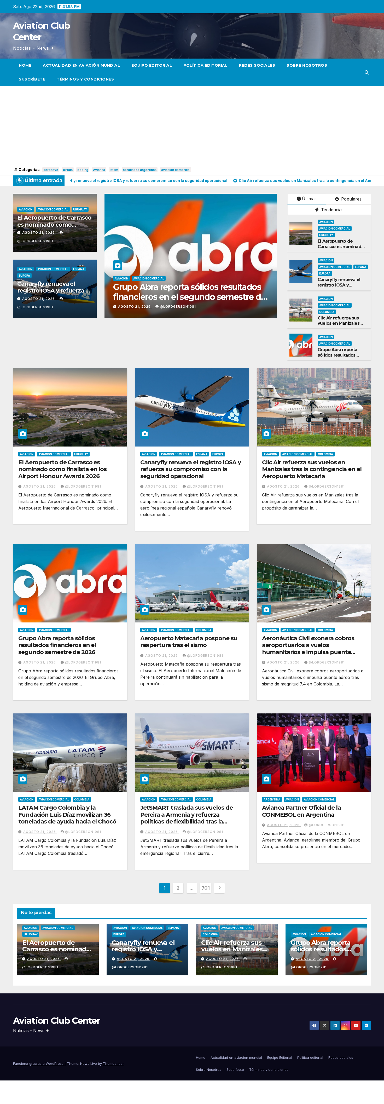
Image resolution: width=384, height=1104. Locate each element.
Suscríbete (32, 79)
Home (25, 65)
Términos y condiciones (85, 79)
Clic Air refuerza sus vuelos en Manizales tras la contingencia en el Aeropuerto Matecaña (311, 469)
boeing (82, 170)
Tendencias (332, 209)
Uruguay (80, 209)
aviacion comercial (175, 170)
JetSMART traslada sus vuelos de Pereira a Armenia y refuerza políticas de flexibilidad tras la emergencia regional (186, 818)
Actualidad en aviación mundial (81, 65)
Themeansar (113, 1063)
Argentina (272, 799)
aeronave (50, 170)
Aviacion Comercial (52, 209)
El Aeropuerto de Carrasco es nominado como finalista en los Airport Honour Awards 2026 (62, 469)
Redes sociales (257, 65)
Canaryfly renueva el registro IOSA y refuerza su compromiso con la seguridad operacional (190, 469)
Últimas (309, 198)
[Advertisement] (192, 126)
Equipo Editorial (151, 65)
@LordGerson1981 (178, 306)
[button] (367, 72)
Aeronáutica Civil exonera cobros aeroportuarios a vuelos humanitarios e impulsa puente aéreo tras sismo (308, 648)
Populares (351, 199)
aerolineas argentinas (139, 170)
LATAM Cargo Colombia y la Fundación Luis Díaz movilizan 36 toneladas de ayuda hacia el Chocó (67, 814)
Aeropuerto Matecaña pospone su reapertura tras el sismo (180, 292)
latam (114, 170)
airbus (68, 170)
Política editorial (205, 65)
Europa (24, 275)
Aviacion (25, 209)
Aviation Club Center (56, 1020)
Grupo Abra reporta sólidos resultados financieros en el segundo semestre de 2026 (57, 645)
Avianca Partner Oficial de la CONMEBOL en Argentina (301, 811)
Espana (78, 269)
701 (206, 888)
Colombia (176, 278)
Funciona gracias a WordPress (39, 1063)
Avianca (99, 170)
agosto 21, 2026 (39, 232)
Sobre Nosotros (307, 65)
